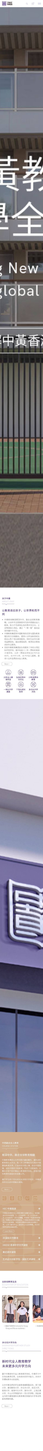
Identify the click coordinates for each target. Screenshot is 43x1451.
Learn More (8, 1231)
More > (6, 664)
